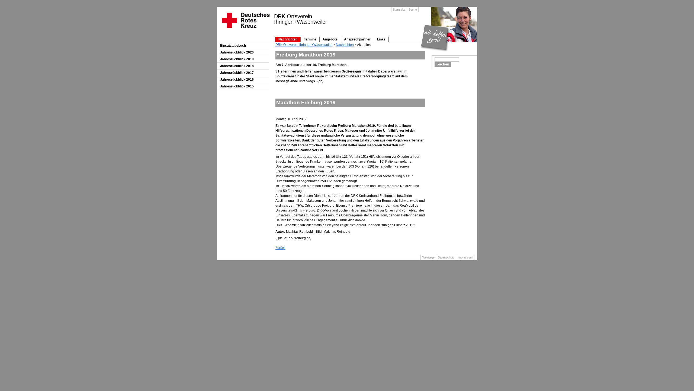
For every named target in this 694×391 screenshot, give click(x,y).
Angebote (330, 39)
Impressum (465, 257)
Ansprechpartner (357, 39)
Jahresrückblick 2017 (237, 73)
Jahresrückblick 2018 (237, 66)
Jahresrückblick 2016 (237, 79)
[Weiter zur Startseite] (245, 29)
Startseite (399, 9)
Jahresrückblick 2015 (237, 86)
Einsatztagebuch (233, 46)
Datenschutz (446, 257)
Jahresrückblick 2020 (237, 52)
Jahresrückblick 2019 (237, 59)
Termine (310, 39)
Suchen (442, 64)
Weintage (428, 257)
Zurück (280, 248)
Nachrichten (287, 39)
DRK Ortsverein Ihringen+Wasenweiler (304, 45)
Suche (413, 9)
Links (381, 39)
